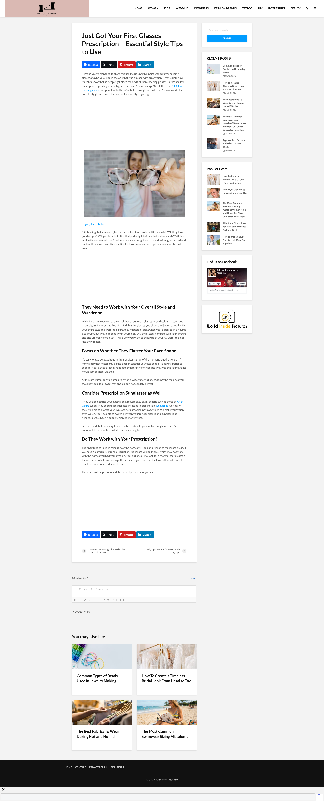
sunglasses (162, 405)
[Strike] (89, 600)
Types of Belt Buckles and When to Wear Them (234, 143)
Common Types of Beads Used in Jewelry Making (97, 678)
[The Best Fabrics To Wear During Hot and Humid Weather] (102, 712)
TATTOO (247, 8)
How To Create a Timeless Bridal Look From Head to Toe (166, 678)
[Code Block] (108, 600)
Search (227, 38)
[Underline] (84, 600)
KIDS (167, 8)
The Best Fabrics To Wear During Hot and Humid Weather (233, 103)
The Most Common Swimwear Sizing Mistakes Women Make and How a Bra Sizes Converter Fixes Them (234, 123)
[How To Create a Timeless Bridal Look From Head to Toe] (167, 656)
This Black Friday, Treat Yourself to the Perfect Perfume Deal (234, 227)
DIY (260, 8)
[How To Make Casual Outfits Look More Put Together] (213, 239)
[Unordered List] (99, 600)
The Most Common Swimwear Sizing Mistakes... (165, 734)
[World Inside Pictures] (227, 318)
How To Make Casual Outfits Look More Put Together (234, 240)
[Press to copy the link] (319, 797)
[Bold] (75, 600)
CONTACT (80, 767)
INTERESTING (276, 8)
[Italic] (80, 600)
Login (193, 577)
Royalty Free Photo (93, 224)
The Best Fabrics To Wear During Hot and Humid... (98, 734)
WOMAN (153, 8)
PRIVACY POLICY (98, 767)
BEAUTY (296, 8)
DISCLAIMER (117, 767)
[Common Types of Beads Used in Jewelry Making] (102, 656)
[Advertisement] (134, 123)
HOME (138, 8)
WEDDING (182, 8)
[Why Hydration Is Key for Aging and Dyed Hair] (213, 192)
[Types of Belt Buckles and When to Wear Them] (213, 143)
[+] (122, 599)
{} (117, 599)
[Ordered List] (94, 600)
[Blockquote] (103, 600)
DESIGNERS (201, 8)
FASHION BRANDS (225, 8)
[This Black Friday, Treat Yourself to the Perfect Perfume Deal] (213, 226)
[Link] (113, 600)
